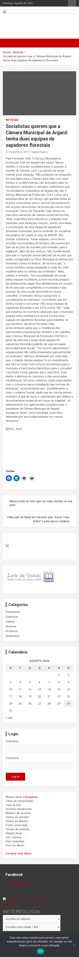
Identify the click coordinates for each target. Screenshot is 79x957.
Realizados (13, 636)
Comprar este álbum (19, 853)
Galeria (10, 621)
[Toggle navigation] (7, 43)
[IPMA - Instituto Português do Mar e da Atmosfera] (31, 901)
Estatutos (12, 616)
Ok (40, 951)
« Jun (9, 718)
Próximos (12, 631)
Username (12, 741)
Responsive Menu (72, 3)
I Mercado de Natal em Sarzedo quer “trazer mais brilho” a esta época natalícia (38, 519)
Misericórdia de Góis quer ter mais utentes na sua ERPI (41, 503)
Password (12, 758)
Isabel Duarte (40, 152)
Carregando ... (31, 797)
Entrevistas (13, 612)
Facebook (14, 874)
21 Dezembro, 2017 (18, 152)
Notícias (12, 119)
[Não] (74, 945)
